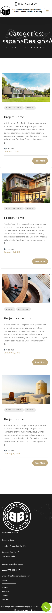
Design (30, 108)
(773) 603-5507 (13, 570)
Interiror (23, 309)
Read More (40, 161)
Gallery (5, 595)
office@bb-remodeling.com (18, 576)
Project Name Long (18, 318)
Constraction (14, 108)
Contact (5, 599)
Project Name (14, 117)
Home (5, 587)
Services (6, 591)
